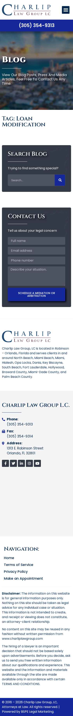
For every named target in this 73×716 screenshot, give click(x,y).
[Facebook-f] (5, 463)
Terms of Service (18, 565)
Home (9, 558)
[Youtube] (37, 463)
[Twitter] (13, 463)
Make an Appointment (23, 578)
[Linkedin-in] (21, 463)
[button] (65, 10)
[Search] (60, 180)
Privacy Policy (16, 572)
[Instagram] (29, 463)
